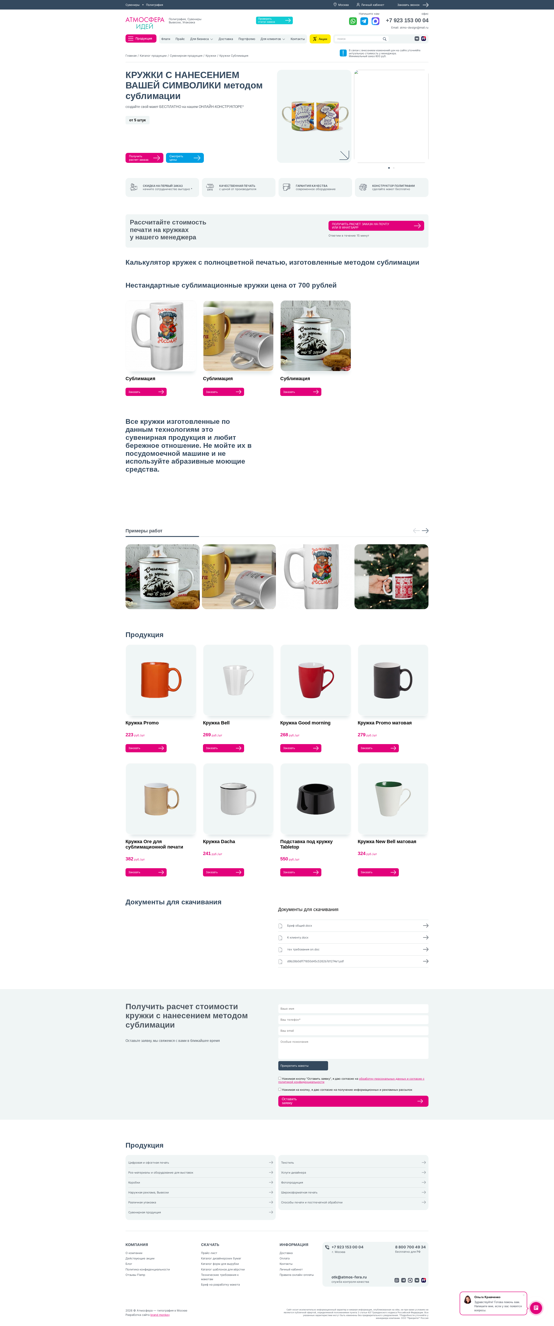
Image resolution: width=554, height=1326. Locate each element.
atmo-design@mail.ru (414, 27)
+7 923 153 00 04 (407, 20)
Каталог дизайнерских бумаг (221, 1258)
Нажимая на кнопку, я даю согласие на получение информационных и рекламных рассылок (347, 1089)
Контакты (298, 39)
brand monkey (160, 1314)
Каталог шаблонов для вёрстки (223, 1269)
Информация (294, 1245)
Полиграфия (154, 4)
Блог (129, 1263)
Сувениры (133, 4)
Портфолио (246, 39)
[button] (389, 168)
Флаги (165, 39)
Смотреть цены (176, 157)
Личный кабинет (372, 4)
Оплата (285, 1258)
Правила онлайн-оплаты (297, 1274)
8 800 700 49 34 (410, 1247)
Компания (137, 1245)
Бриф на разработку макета (220, 1284)
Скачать (210, 1245)
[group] (163, 576)
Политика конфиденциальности (148, 1269)
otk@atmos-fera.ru (349, 1277)
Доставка (226, 39)
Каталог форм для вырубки (220, 1263)
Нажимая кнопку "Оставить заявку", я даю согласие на (351, 1080)
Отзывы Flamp (135, 1274)
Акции (323, 39)
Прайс (180, 39)
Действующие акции (140, 1258)
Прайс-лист (209, 1253)
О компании (134, 1253)
